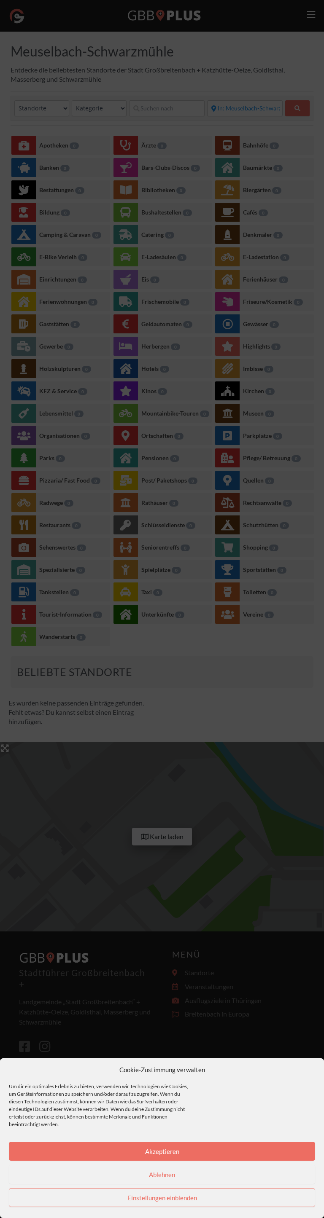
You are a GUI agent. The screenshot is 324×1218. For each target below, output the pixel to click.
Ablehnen (162, 1174)
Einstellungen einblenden (162, 1198)
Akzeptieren (162, 1151)
